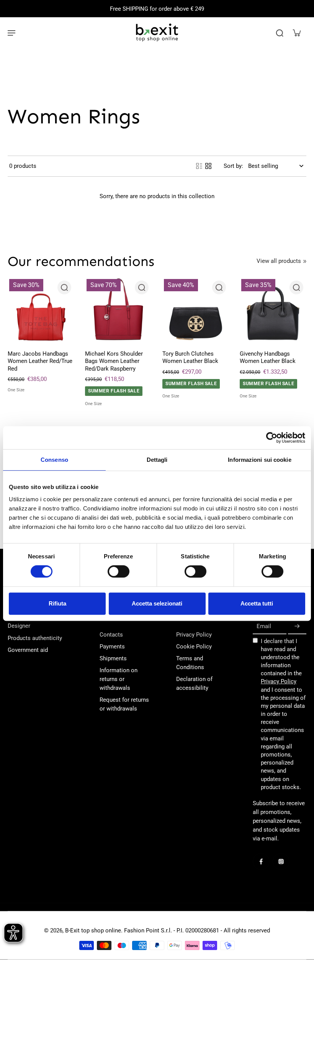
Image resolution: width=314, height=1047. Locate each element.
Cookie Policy (194, 646)
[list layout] (199, 166)
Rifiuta (57, 603)
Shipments (113, 658)
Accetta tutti (256, 603)
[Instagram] (281, 861)
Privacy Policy (194, 634)
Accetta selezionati (157, 603)
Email (264, 626)
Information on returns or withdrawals (118, 679)
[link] (304, 261)
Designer (19, 625)
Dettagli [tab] (157, 459)
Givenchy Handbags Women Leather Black (268, 357)
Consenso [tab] (54, 459)
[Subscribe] (297, 626)
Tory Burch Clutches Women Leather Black (190, 357)
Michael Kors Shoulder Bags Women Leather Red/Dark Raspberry (114, 361)
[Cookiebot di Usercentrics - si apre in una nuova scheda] (271, 437)
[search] (279, 32)
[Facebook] (261, 861)
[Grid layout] (208, 166)
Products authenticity (35, 638)
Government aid (28, 650)
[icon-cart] (296, 32)
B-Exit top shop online (93, 930)
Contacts (111, 634)
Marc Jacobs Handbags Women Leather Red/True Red (40, 361)
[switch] (118, 571)
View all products (279, 261)
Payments (112, 646)
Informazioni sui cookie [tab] (259, 459)
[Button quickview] (64, 287)
